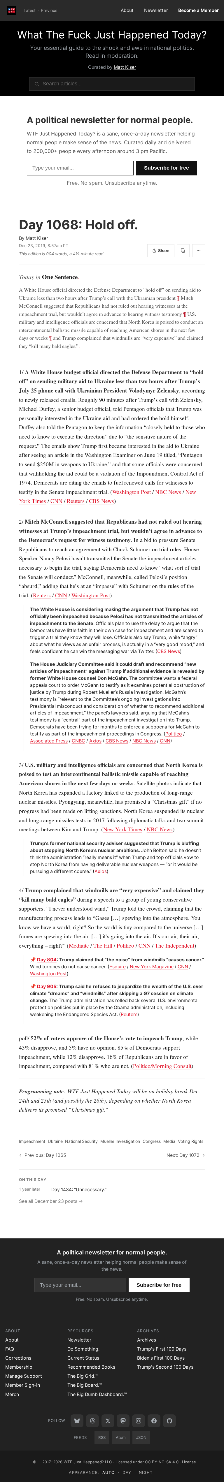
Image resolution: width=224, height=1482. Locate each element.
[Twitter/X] (108, 1420)
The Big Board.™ (84, 1385)
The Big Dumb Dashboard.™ (97, 1394)
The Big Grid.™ (82, 1376)
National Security (81, 1141)
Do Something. (83, 1349)
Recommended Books (91, 1367)
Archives (146, 1340)
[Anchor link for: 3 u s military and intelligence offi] (16, 765)
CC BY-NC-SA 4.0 (161, 1462)
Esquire (117, 966)
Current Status (83, 1358)
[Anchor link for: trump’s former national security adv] (27, 843)
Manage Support (23, 1376)
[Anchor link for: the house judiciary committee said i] (27, 664)
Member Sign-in (22, 1385)
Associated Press (49, 741)
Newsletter (156, 10)
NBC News (168, 491)
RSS (102, 1437)
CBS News (101, 500)
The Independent (174, 945)
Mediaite (79, 945)
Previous (49, 10)
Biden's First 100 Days (161, 1358)
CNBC (78, 741)
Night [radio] (146, 1472)
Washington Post (131, 491)
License (189, 1462)
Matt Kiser (125, 67)
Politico (173, 734)
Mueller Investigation (120, 1141)
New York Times (122, 829)
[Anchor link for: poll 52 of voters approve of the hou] (16, 1038)
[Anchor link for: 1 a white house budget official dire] (16, 372)
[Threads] (92, 1420)
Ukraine (55, 1141)
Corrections (18, 1358)
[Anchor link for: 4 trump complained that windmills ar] (16, 890)
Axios (95, 741)
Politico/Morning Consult (162, 1065)
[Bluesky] (77, 1420)
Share (163, 250)
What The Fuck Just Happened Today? (112, 35)
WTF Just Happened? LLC (88, 1462)
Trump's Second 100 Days (165, 1367)
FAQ (9, 1349)
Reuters (76, 500)
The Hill (102, 945)
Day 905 (46, 986)
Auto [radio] (108, 1472)
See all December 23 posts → (51, 1201)
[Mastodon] (123, 1420)
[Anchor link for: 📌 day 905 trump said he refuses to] (27, 986)
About (127, 10)
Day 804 (47, 959)
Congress (152, 1141)
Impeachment (32, 1141)
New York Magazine (152, 966)
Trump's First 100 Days (161, 1349)
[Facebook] (154, 1420)
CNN (56, 500)
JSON (141, 1437)
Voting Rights (190, 1141)
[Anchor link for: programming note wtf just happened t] (16, 1091)
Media (169, 1141)
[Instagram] (138, 1420)
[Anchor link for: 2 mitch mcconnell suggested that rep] (16, 521)
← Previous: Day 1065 (42, 1155)
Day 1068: (78, 225)
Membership (18, 1367)
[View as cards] (183, 250)
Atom (121, 1437)
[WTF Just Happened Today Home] (11, 10)
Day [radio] (127, 1472)
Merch (12, 1394)
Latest (30, 10)
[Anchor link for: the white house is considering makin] (27, 609)
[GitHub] (169, 1420)
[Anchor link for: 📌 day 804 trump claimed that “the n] (27, 959)
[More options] (198, 250)
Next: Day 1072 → (186, 1155)
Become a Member (198, 10)
